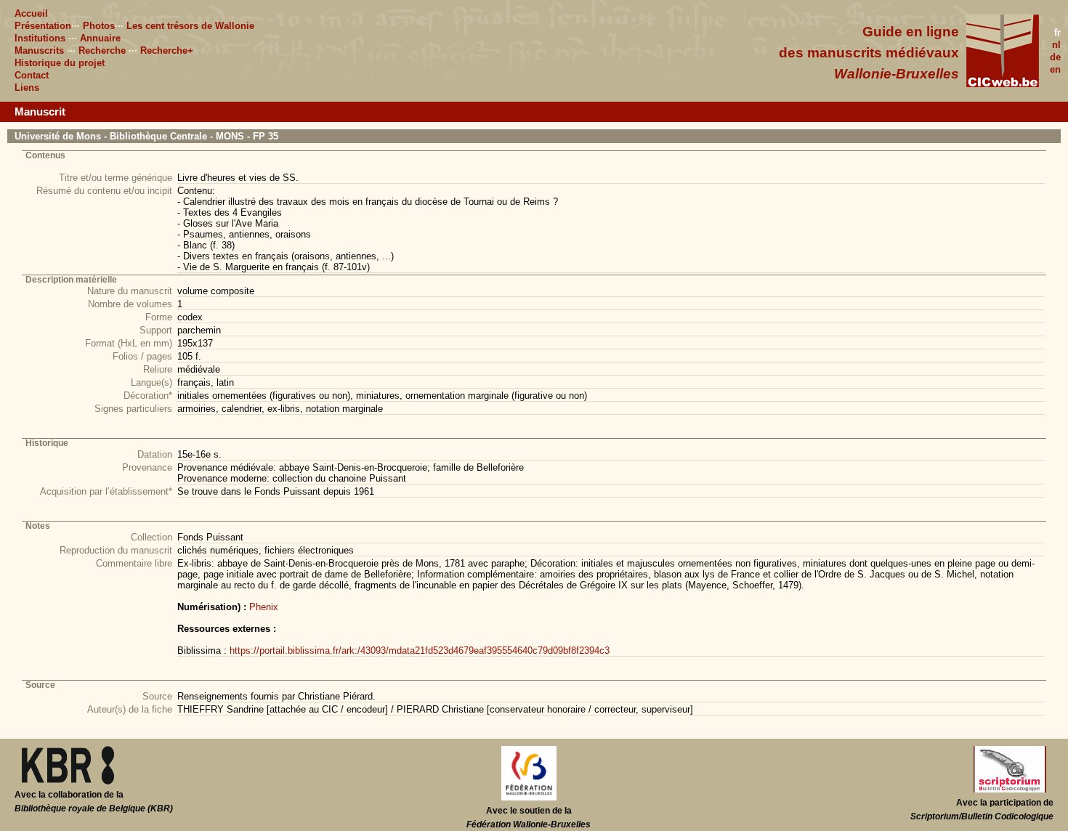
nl (1056, 44)
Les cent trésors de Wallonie (190, 25)
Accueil (31, 13)
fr (1057, 32)
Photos (99, 25)
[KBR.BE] (68, 781)
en (1055, 69)
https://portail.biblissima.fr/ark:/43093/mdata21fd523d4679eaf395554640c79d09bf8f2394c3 (420, 650)
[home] (1002, 83)
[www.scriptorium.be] (1009, 789)
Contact (32, 75)
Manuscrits (39, 50)
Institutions (40, 38)
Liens (27, 87)
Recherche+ (166, 50)
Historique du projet (60, 62)
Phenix (263, 606)
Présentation (43, 25)
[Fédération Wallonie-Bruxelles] (529, 797)
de (1055, 57)
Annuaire (100, 38)
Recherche (102, 50)
